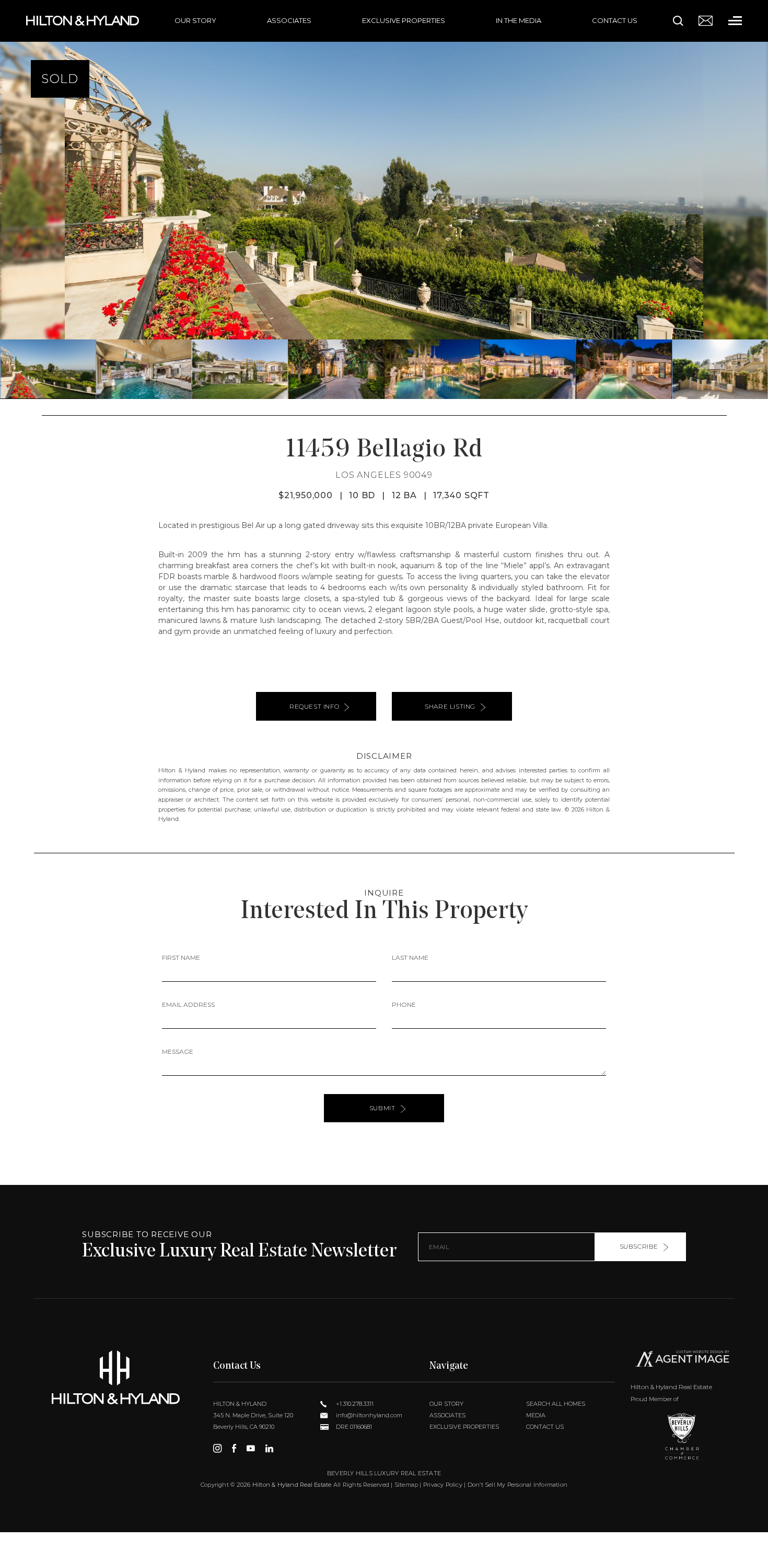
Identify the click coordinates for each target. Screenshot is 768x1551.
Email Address (188, 1004)
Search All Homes (555, 1403)
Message (177, 1051)
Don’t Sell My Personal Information (517, 1484)
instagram (217, 1448)
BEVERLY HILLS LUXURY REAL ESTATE (384, 1473)
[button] (12, 199)
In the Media (518, 20)
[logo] (115, 1377)
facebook (234, 1448)
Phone (404, 1004)
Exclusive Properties (403, 20)
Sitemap (406, 1484)
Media (535, 1415)
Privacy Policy (442, 1484)
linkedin (269, 1448)
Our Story (195, 20)
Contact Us (614, 20)
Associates (289, 20)
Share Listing (450, 706)
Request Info (314, 706)
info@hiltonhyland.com (368, 1415)
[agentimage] (682, 1360)
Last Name (410, 957)
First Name (181, 957)
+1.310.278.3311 (354, 1403)
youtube (251, 1448)
